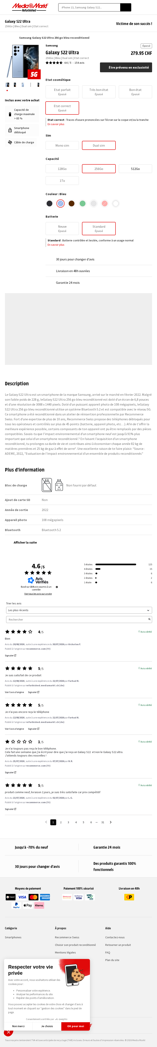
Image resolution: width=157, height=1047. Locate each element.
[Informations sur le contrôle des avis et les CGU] (56, 587)
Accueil (7, 37)
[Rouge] (105, 203)
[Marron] (71, 203)
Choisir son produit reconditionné (75, 945)
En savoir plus (56, 124)
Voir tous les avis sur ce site (38, 593)
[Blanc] (116, 203)
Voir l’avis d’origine (14, 692)
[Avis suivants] (110, 822)
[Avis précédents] (46, 822)
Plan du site (112, 960)
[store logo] (30, 7)
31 (102, 822)
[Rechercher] (125, 7)
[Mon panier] (150, 7)
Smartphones (13, 937)
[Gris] (94, 203)
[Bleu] (60, 203)
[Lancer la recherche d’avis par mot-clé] (149, 619)
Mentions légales (65, 952)
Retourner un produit (118, 945)
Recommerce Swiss (67, 937)
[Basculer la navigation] (7, 7)
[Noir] (49, 203)
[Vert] (82, 203)
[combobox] (89, 7)
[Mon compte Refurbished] (143, 7)
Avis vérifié (146, 631)
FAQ (107, 952)
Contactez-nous (115, 937)
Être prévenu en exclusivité (129, 67)
